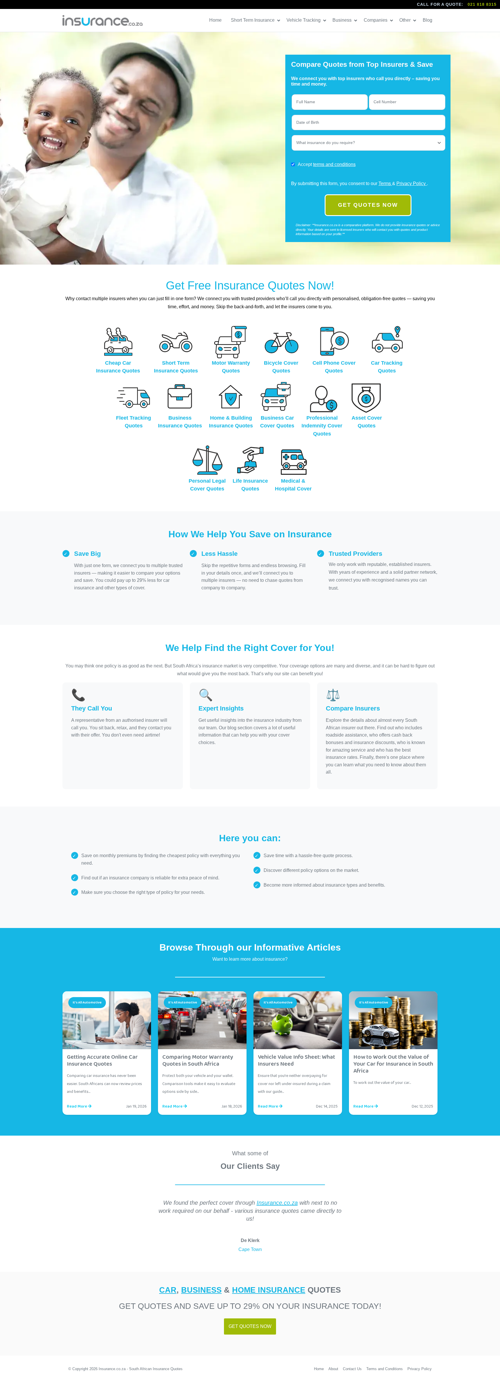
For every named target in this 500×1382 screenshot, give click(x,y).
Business (342, 20)
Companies (376, 20)
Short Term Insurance (253, 20)
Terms (385, 183)
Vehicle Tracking (304, 20)
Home (216, 20)
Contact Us (352, 1369)
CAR (168, 1289)
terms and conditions (334, 164)
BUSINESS (201, 1289)
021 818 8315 (482, 4)
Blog (428, 20)
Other (405, 20)
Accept (327, 164)
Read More (77, 1106)
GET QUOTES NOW (368, 205)
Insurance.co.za (277, 1203)
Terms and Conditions (384, 1369)
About (333, 1369)
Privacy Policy (411, 183)
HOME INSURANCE (268, 1289)
